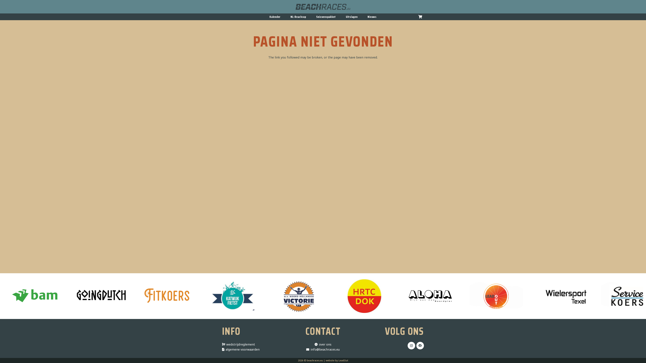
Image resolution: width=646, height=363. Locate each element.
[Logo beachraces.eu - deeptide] (323, 7)
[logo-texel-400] (538, 296)
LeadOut (343, 360)
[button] (420, 17)
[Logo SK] (604, 296)
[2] (275, 296)
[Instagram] (411, 345)
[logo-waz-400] (340, 296)
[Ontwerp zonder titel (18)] (209, 296)
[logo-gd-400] (77, 296)
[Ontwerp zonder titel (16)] (143, 296)
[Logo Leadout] (472, 296)
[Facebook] (420, 345)
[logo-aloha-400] (406, 296)
